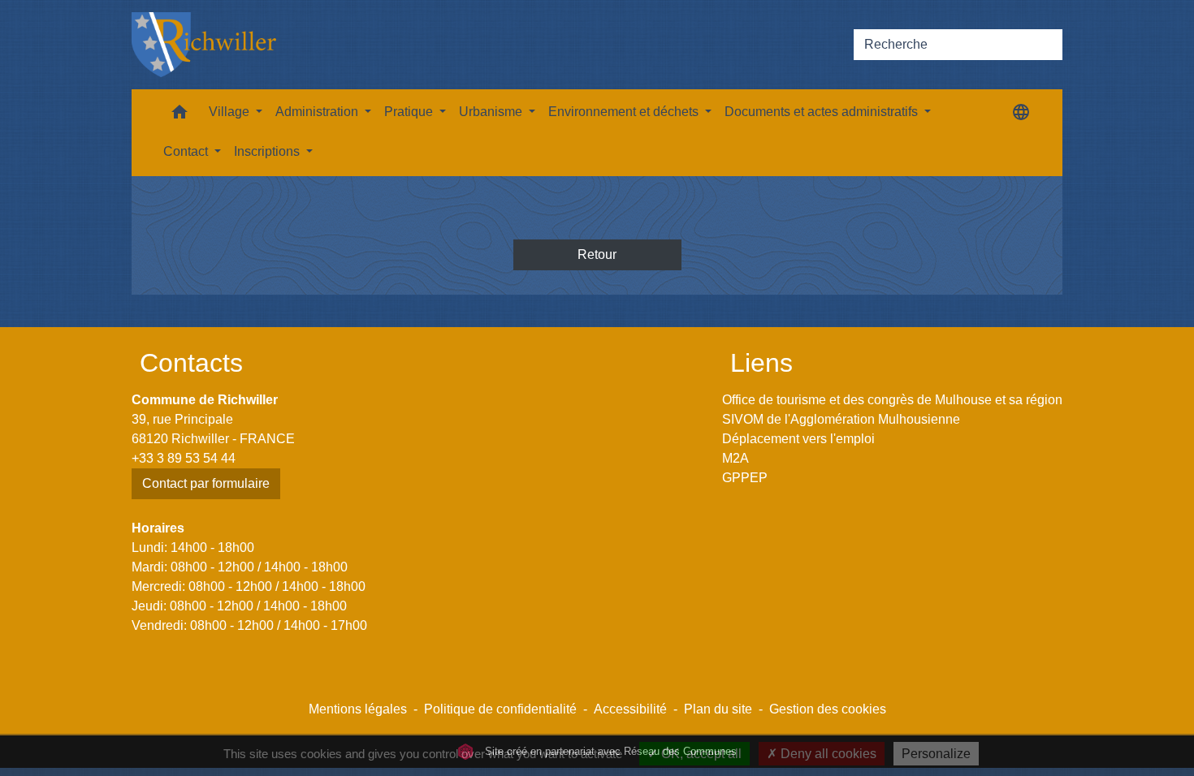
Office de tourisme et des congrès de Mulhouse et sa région (892, 400)
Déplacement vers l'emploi (798, 439)
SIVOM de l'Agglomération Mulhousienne (841, 419)
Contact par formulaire (206, 483)
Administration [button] (318, 112)
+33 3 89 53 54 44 (184, 458)
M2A (735, 458)
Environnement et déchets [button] (625, 112)
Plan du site (718, 709)
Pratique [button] (410, 112)
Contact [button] (187, 151)
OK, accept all (700, 754)
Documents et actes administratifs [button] (823, 112)
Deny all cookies (826, 754)
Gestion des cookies (827, 709)
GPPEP (745, 478)
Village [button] (231, 112)
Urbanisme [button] (492, 112)
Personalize (936, 754)
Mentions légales (358, 709)
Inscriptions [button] (268, 151)
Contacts (191, 362)
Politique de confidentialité (500, 709)
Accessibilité (630, 709)
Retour (597, 254)
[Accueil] (204, 44)
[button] (179, 116)
